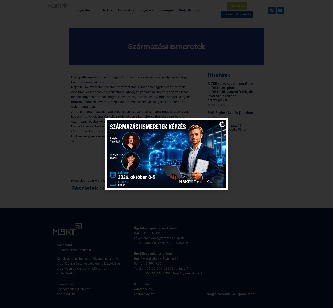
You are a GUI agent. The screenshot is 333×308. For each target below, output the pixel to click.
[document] (166, 154)
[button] (222, 123)
